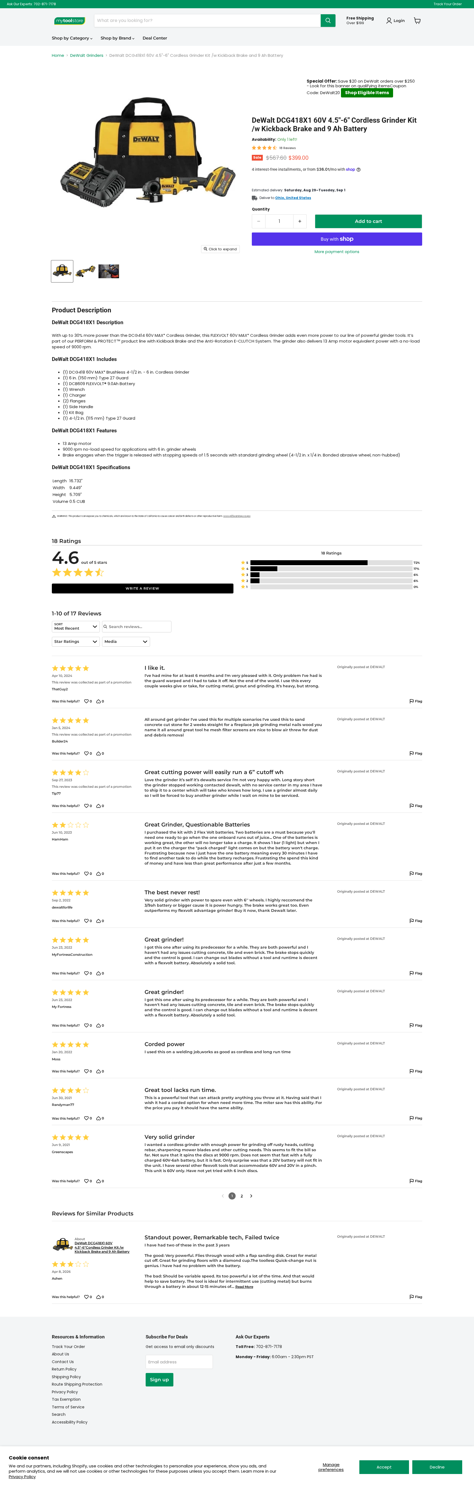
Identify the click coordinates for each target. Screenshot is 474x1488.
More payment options (337, 252)
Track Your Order (448, 4)
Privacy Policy (22, 1476)
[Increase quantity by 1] (300, 221)
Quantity (261, 209)
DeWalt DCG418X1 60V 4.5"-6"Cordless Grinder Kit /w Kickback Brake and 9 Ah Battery (102, 1247)
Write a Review (142, 588)
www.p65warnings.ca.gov (236, 516)
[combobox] (76, 626)
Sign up (159, 1379)
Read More (244, 1287)
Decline (437, 1467)
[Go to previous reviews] (222, 1196)
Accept (384, 1467)
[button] (331, 562)
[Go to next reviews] (251, 1196)
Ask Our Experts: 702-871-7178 (31, 4)
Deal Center (155, 38)
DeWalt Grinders (86, 55)
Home (58, 55)
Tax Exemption (66, 1399)
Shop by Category (71, 38)
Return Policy (64, 1369)
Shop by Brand (116, 38)
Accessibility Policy (70, 1422)
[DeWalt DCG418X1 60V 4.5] (62, 271)
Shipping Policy (66, 1377)
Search (59, 1414)
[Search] (328, 20)
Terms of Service (68, 1407)
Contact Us (63, 1361)
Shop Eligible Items (367, 92)
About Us (60, 1354)
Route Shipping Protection (77, 1384)
